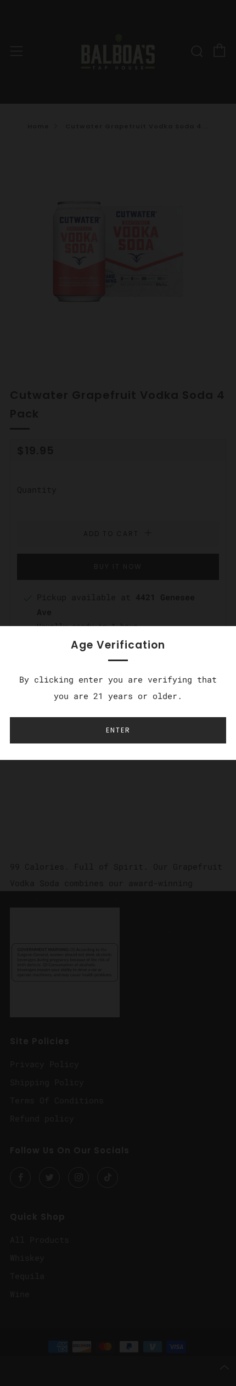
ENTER (118, 730)
